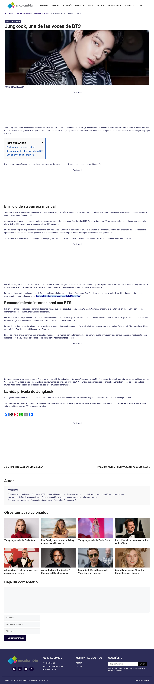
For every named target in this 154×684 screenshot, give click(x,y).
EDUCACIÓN (79, 5)
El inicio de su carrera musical (20, 147)
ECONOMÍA (67, 5)
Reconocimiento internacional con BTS (24, 151)
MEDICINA (44, 5)
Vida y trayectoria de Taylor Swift (94, 540)
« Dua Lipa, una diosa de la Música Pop (23, 467)
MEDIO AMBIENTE (114, 5)
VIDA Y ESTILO (130, 5)
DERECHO (55, 5)
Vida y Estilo (16, 13)
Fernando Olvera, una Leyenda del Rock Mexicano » (123, 467)
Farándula (29, 13)
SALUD (90, 5)
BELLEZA (100, 5)
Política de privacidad (142, 680)
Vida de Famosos (42, 13)
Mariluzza (18, 87)
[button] (141, 5)
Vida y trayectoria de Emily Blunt (19, 540)
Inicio (7, 13)
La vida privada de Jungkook (20, 154)
